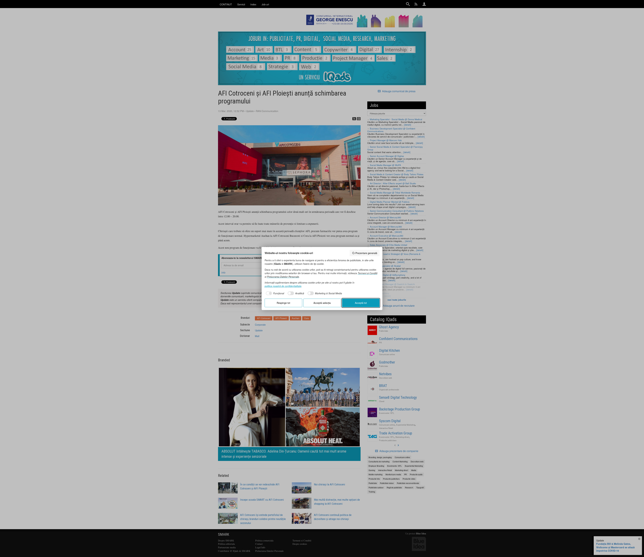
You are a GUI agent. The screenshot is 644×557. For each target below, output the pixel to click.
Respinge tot (283, 302)
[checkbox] (274, 293)
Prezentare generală (366, 253)
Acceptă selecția (322, 302)
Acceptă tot (361, 302)
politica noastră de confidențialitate (283, 286)
